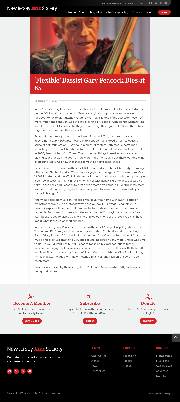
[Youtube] (166, 3)
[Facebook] (150, 3)
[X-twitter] (155, 3)
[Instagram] (160, 3)
